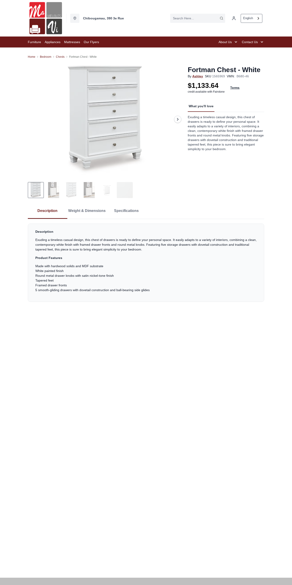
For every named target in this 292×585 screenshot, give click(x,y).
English (248, 18)
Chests (60, 56)
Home (31, 56)
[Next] (177, 119)
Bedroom (45, 56)
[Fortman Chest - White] (106, 119)
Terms (235, 87)
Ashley (197, 76)
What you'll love (201, 106)
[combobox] (197, 18)
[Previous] (34, 119)
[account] (234, 18)
